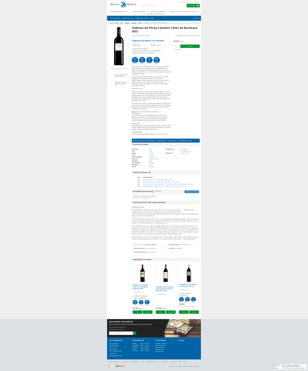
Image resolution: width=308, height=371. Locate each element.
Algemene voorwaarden (153, 361)
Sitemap (143, 361)
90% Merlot (184, 149)
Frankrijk (127, 23)
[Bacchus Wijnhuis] (123, 4)
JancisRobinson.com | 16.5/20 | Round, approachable (157, 179)
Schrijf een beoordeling (192, 191)
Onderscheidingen (150, 140)
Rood (140, 23)
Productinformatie (138, 140)
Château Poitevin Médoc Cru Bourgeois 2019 (188, 285)
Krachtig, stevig (138, 292)
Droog (151, 153)
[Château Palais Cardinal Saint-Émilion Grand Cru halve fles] (165, 273)
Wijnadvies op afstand (141, 18)
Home (116, 23)
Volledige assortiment (161, 343)
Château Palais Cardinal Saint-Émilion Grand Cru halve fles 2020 (164, 289)
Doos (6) (147, 312)
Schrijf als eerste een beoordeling (140, 35)
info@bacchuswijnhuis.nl (116, 355)
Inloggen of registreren (114, 361)
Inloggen (189, 1)
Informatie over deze (145, 244)
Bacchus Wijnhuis (116, 18)
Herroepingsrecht (183, 361)
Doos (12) (171, 312)
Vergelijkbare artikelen (185, 140)
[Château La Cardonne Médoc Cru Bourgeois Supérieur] (142, 273)
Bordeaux (134, 23)
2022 (150, 161)
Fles (137, 312)
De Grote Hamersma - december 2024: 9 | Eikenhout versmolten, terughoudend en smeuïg (167, 184)
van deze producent (145, 248)
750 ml (151, 165)
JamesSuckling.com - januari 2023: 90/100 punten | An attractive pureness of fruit (165, 186)
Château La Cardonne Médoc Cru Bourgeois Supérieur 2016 (140, 287)
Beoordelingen (161, 140)
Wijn (132, 18)
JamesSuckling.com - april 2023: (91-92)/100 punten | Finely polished (161, 182)
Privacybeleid (173, 361)
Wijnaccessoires (159, 351)
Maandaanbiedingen (160, 345)
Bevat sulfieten (185, 153)
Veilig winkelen (135, 361)
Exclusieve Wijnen (160, 347)
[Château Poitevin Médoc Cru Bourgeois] (189, 273)
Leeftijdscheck (164, 361)
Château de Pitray (154, 159)
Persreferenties (159, 349)
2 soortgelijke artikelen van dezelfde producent (187, 35)
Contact (152, 18)
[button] (135, 60)
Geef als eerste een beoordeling (141, 198)
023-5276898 (182, 1)
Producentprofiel (172, 140)
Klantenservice (196, 1)
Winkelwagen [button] (193, 5)
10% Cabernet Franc (186, 151)
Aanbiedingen (126, 18)
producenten (175, 248)
